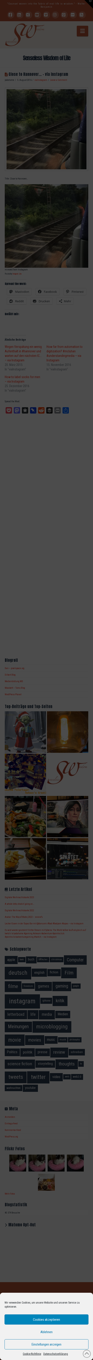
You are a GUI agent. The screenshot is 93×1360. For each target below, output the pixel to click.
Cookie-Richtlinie (32, 1353)
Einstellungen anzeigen (46, 1344)
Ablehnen (46, 1332)
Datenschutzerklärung (55, 1353)
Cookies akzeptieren (46, 1320)
